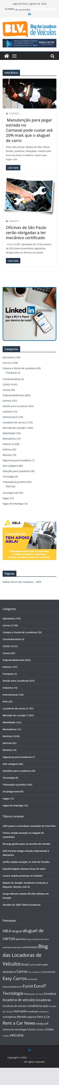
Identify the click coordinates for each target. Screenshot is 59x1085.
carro (33, 964)
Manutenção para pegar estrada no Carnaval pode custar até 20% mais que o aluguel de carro (29, 130)
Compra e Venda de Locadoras (19, 368)
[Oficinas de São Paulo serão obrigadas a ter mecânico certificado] (29, 196)
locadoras (43, 1000)
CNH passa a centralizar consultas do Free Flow (29, 825)
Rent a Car (43, 1017)
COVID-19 (8, 384)
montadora (44, 1011)
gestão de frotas (36, 994)
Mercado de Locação (14, 427)
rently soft (42, 1023)
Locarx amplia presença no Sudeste (22, 875)
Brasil (25, 964)
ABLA (7, 930)
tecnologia (21, 1029)
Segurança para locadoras (17, 460)
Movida (21, 1017)
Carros (6, 362)
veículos (16, 1035)
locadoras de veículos (15, 1006)
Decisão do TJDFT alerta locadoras (21, 904)
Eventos (7, 400)
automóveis (30, 947)
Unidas (49, 1029)
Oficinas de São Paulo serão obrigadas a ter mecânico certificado (26, 232)
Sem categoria (10, 465)
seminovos (8, 1029)
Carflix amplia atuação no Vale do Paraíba (26, 861)
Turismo (40, 1029)
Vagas (6, 498)
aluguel (17, 931)
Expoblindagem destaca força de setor (24, 868)
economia (32, 979)
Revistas (7, 454)
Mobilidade (9, 433)
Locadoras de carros (14, 422)
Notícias (7, 444)
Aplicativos (8, 357)
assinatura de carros (12, 947)
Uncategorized (11, 492)
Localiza (33, 1006)
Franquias (11, 372)
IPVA (8, 486)
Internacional (10, 417)
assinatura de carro (40, 939)
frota (26, 993)
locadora (50, 994)
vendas (6, 1035)
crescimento (48, 971)
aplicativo (21, 939)
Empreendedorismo (13, 395)
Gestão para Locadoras (15, 406)
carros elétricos (34, 972)
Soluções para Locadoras (16, 471)
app (28, 939)
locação (44, 1006)
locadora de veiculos (19, 1000)
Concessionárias (11, 379)
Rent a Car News (19, 1023)
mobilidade (32, 1011)
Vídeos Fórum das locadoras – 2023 (22, 581)
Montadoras (9, 438)
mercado (20, 1011)
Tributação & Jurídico (14, 481)
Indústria (8, 411)
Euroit (28, 986)
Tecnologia (8, 476)
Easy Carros (15, 978)
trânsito (31, 1029)
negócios (32, 1016)
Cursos (6, 389)
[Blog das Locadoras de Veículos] (6, 56)
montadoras (9, 1016)
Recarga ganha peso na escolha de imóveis (26, 843)
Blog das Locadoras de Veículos (25, 955)
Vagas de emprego (13, 503)
